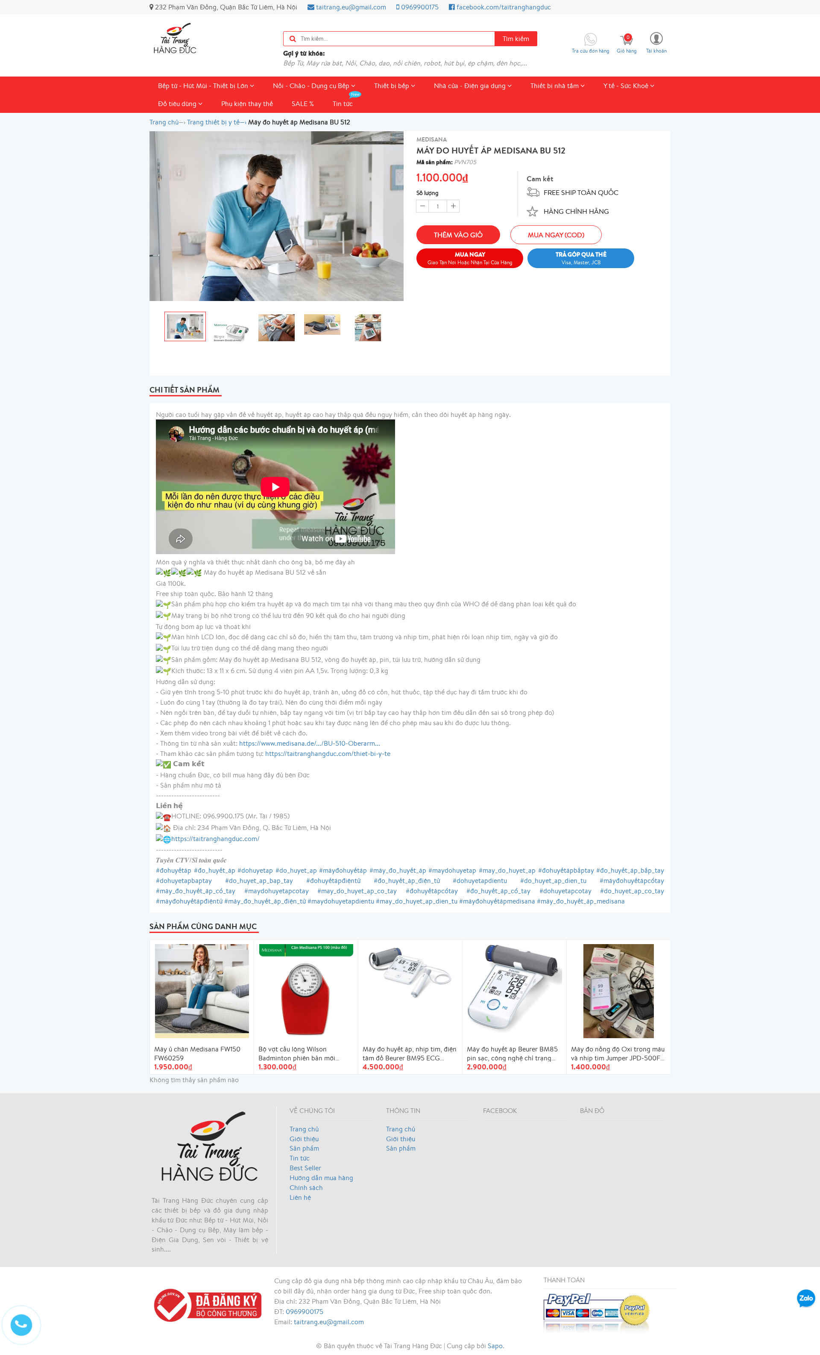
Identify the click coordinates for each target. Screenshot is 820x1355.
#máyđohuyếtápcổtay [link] (632, 880)
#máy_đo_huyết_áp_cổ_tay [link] (195, 890)
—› (216, 122)
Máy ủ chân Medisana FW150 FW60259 (197, 1053)
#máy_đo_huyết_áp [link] (397, 870)
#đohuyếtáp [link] (173, 870)
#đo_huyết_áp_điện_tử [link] (407, 880)
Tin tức (343, 103)
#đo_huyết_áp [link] (214, 870)
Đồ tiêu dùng (178, 103)
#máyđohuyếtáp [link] (343, 870)
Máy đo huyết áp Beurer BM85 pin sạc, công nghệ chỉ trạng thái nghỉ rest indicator (512, 1053)
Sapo (495, 1345)
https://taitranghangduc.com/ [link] (215, 838)
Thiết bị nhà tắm (555, 85)
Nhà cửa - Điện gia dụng (470, 85)
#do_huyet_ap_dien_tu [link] (553, 880)
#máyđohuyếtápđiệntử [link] (189, 901)
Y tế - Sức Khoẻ (626, 85)
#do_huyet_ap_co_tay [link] (632, 890)
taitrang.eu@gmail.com (350, 7)
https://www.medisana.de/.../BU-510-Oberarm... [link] (309, 743)
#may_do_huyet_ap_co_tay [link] (357, 890)
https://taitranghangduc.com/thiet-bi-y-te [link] (327, 753)
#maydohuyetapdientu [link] (341, 901)
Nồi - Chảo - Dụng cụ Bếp (312, 85)
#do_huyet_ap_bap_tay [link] (259, 880)
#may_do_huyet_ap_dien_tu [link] (416, 901)
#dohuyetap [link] (255, 870)
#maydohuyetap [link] (452, 870)
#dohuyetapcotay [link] (565, 890)
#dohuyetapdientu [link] (480, 880)
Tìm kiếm (516, 38)
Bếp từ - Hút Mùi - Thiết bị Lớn (204, 85)
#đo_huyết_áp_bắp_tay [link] (630, 870)
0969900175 (419, 7)
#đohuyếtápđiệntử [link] (333, 880)
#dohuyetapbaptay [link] (184, 880)
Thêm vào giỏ (458, 234)
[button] (656, 42)
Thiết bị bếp (392, 85)
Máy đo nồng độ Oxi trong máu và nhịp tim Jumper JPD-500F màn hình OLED (618, 1053)
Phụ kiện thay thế (247, 103)
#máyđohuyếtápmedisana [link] (497, 901)
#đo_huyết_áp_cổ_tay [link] (498, 890)
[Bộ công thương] (205, 1304)
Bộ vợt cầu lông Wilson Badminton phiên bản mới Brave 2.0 (296, 1053)
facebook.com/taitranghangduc (503, 7)
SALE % (303, 103)
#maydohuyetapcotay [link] (276, 890)
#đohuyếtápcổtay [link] (432, 890)
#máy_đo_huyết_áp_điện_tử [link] (265, 901)
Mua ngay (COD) (556, 234)
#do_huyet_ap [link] (296, 870)
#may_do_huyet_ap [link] (507, 870)
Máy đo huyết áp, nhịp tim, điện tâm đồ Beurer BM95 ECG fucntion (410, 1053)
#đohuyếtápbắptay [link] (566, 870)
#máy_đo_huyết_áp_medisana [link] (581, 901)
